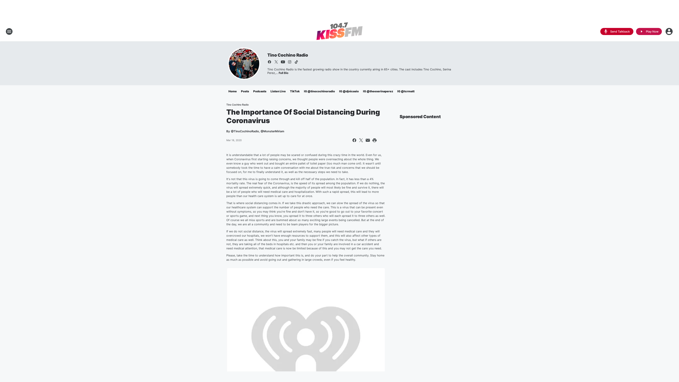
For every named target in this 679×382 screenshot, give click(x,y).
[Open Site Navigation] (9, 31)
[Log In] (669, 31)
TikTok (295, 91)
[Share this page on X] (361, 140)
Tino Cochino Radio (287, 55)
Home (232, 91)
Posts (245, 91)
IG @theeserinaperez (378, 91)
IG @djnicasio (349, 91)
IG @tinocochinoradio (319, 91)
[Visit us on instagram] (290, 62)
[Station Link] (339, 31)
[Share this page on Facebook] (354, 140)
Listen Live (278, 91)
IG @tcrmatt (405, 91)
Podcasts (259, 91)
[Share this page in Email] (367, 140)
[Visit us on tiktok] (296, 62)
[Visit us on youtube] (283, 62)
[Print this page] (374, 140)
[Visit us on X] (276, 62)
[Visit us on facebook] (269, 62)
